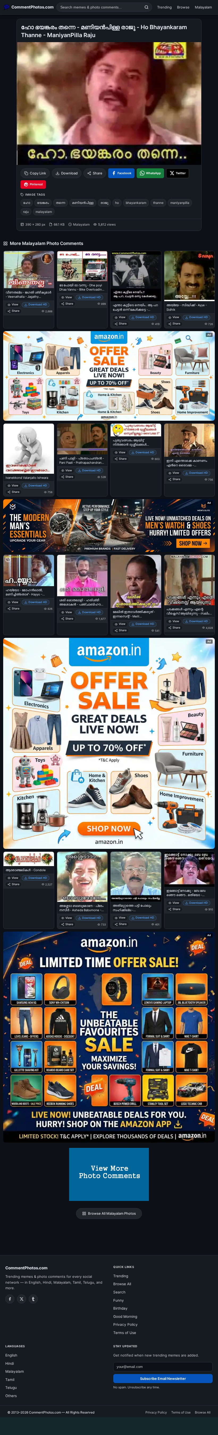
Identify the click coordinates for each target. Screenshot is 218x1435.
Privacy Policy (125, 1324)
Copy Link (38, 173)
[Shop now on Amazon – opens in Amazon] (109, 743)
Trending (164, 7)
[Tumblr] (33, 1299)
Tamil (9, 1379)
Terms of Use (124, 1333)
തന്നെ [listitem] (60, 203)
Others (11, 1396)
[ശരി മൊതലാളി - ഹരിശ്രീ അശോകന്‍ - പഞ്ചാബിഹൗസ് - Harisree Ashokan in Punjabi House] (82, 575)
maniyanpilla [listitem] (179, 203)
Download (69, 173)
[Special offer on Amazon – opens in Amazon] (109, 376)
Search (119, 1292)
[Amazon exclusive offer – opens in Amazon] (109, 1037)
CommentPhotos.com (26, 1267)
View (15, 304)
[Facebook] (9, 1299)
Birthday (120, 1308)
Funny (118, 1300)
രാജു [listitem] (104, 203)
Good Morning (125, 1316)
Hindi (9, 1363)
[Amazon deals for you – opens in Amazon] (109, 525)
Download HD (37, 304)
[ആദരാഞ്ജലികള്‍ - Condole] (28, 859)
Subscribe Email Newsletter (163, 1378)
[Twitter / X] (21, 1299)
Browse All (122, 1284)
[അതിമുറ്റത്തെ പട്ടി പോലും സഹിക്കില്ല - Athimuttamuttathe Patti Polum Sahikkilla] (136, 877)
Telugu (11, 1387)
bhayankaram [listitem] (136, 203)
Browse (183, 7)
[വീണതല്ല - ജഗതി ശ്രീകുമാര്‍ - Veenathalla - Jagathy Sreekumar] (28, 269)
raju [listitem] (26, 212)
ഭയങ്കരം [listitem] (43, 203)
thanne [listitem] (158, 203)
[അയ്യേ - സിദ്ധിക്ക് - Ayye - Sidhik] (189, 276)
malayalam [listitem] (44, 212)
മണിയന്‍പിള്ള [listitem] (83, 203)
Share (97, 173)
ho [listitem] (117, 203)
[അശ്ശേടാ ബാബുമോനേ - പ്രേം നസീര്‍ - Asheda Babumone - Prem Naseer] (82, 877)
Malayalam (203, 7)
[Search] (146, 7)
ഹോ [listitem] (26, 203)
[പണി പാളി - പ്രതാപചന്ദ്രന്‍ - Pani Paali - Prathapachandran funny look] (82, 439)
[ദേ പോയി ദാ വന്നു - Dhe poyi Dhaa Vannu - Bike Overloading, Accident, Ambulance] (82, 266)
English (11, 1355)
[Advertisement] (109, 1425)
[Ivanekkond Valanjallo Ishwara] (28, 449)
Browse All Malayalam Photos (112, 1213)
